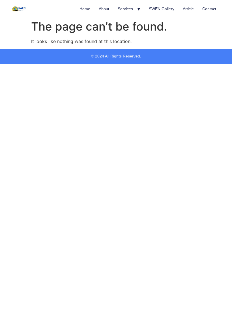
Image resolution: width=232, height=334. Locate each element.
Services (125, 9)
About (104, 9)
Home (85, 9)
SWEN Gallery (161, 9)
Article (188, 9)
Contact (209, 9)
